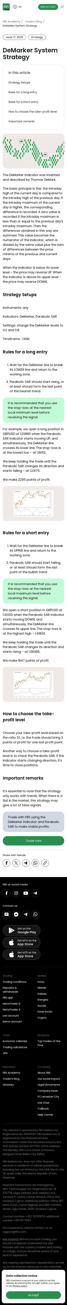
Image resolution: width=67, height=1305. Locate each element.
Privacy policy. (20, 1285)
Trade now (33, 841)
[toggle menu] (62, 7)
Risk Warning (11, 1239)
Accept (33, 1295)
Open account (48, 6)
